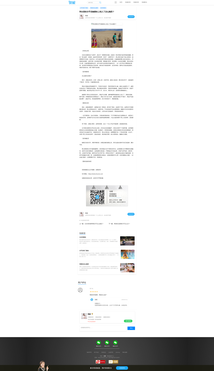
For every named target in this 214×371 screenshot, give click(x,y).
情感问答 (136, 2)
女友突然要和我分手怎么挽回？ (94, 224)
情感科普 (128, 2)
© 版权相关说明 (85, 220)
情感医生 (144, 2)
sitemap (118, 352)
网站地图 (124, 352)
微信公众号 (98, 346)
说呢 (105, 356)
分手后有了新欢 (84, 8)
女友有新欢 (103, 8)
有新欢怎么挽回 (94, 8)
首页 (121, 2)
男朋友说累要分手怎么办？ (122, 224)
